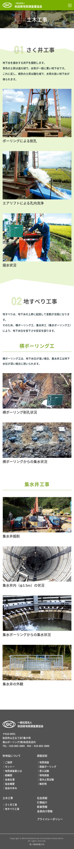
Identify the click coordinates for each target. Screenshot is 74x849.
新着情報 (42, 806)
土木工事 (8, 798)
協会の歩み (11, 788)
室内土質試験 (46, 779)
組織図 (8, 775)
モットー (10, 766)
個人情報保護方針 (37, 844)
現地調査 (44, 775)
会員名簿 (10, 779)
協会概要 (10, 783)
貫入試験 (44, 771)
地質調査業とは (13, 771)
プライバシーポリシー (50, 819)
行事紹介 (42, 802)
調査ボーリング (47, 766)
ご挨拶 (8, 762)
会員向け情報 (44, 811)
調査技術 (42, 755)
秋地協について (12, 755)
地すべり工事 (12, 809)
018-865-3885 (17, 746)
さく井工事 (11, 804)
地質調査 (44, 762)
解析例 (43, 783)
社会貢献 (42, 798)
